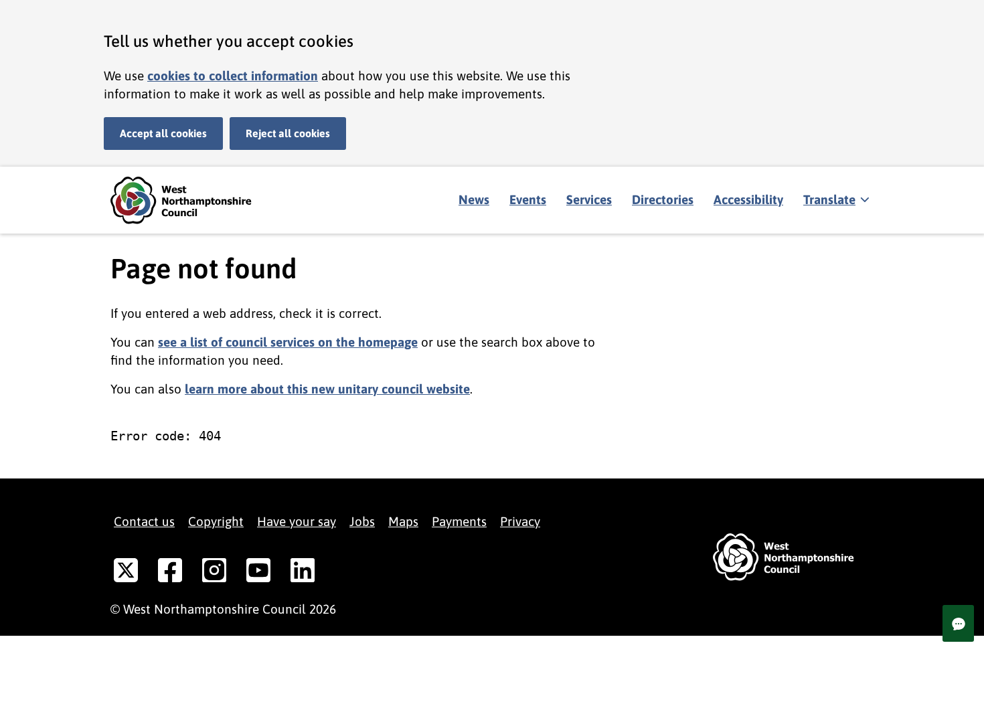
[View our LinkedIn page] (302, 573)
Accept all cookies (163, 133)
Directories (662, 199)
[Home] (190, 200)
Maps (403, 521)
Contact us (144, 521)
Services (589, 199)
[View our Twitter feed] (125, 573)
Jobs (362, 521)
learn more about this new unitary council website (327, 388)
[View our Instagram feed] (214, 573)
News (474, 199)
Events (527, 199)
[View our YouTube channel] (258, 573)
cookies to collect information (232, 75)
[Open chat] (958, 623)
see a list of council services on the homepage (288, 342)
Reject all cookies (288, 133)
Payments (459, 521)
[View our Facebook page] (170, 573)
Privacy (520, 521)
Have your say (296, 521)
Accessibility (748, 199)
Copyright (216, 521)
